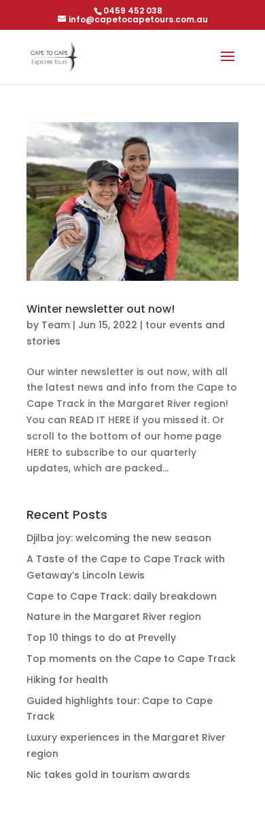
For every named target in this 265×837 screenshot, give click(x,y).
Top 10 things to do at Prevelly (101, 637)
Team (55, 325)
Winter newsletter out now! (100, 309)
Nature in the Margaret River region (113, 616)
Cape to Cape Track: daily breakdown (121, 596)
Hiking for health (67, 679)
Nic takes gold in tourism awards (108, 774)
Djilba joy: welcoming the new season (118, 538)
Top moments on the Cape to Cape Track (131, 658)
